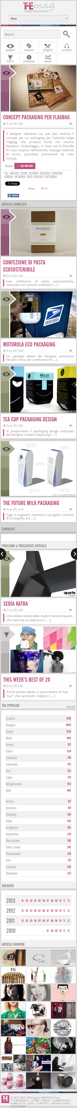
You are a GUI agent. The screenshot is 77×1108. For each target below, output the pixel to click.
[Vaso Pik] (38, 983)
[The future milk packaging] (42, 494)
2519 (68, 718)
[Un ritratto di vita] (63, 983)
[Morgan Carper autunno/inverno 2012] (13, 1053)
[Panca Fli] (13, 983)
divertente (11, 873)
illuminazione (13, 854)
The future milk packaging (31, 503)
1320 (68, 731)
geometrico (12, 834)
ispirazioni (57, 173)
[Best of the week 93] (13, 1071)
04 (35, 901)
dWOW (45, 1097)
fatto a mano (13, 847)
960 (69, 738)
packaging (20, 176)
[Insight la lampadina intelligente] (63, 1035)
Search (68, 34)
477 (69, 801)
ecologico (45, 173)
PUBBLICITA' (17, 1103)
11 (64, 901)
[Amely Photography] (13, 965)
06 (44, 901)
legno (9, 777)
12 (69, 901)
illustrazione (13, 841)
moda (9, 738)
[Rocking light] (63, 965)
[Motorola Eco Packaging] (42, 336)
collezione (11, 758)
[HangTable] (63, 1071)
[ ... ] (55, 285)
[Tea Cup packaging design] (42, 411)
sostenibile (51, 176)
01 (23, 901)
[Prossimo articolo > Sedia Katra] (74, 554)
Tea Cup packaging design (30, 419)
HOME (35, 1100)
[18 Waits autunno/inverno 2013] (63, 1018)
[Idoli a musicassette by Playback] (63, 1000)
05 (39, 901)
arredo (9, 745)
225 (69, 873)
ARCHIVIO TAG (60, 1103)
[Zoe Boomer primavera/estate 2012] (38, 1071)
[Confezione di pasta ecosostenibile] (42, 254)
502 (69, 784)
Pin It (44, 189)
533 (69, 771)
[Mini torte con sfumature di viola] (13, 1088)
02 (27, 901)
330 (69, 821)
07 (48, 901)
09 (56, 901)
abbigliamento (14, 784)
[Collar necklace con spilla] (13, 1018)
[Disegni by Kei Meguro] (38, 1000)
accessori (11, 808)
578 (69, 758)
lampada (11, 867)
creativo (14, 173)
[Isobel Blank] (13, 1000)
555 (69, 764)
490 (69, 790)
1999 (68, 725)
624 (69, 751)
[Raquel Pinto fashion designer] (38, 1088)
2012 (10, 910)
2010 (10, 930)
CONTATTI (42, 1103)
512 (69, 777)
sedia (9, 821)
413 (69, 808)
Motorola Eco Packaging (29, 344)
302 (69, 827)
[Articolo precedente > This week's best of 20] (3, 554)
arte (8, 771)
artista (10, 801)
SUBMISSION (61, 1100)
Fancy (31, 189)
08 (52, 901)
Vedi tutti (71, 706)
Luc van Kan (26, 166)
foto (8, 860)
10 (60, 901)
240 (69, 841)
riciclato (39, 176)
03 (31, 901)
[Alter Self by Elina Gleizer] (38, 1035)
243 (69, 834)
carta (30, 176)
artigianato (12, 828)
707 (69, 745)
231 (69, 860)
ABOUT (46, 1100)
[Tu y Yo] (63, 1088)
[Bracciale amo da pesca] (38, 965)
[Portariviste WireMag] (38, 1018)
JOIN (31, 1103)
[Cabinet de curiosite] (63, 1053)
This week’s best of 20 (26, 679)
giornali (9, 176)
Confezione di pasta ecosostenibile (24, 266)
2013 (10, 900)
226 (69, 867)
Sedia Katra (15, 603)
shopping (11, 814)
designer (33, 173)
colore (9, 751)
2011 (10, 920)
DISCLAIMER (18, 1106)
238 (69, 854)
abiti (8, 791)
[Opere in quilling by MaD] (38, 1053)
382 (69, 814)
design (23, 173)
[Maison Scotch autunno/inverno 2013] (13, 1035)
